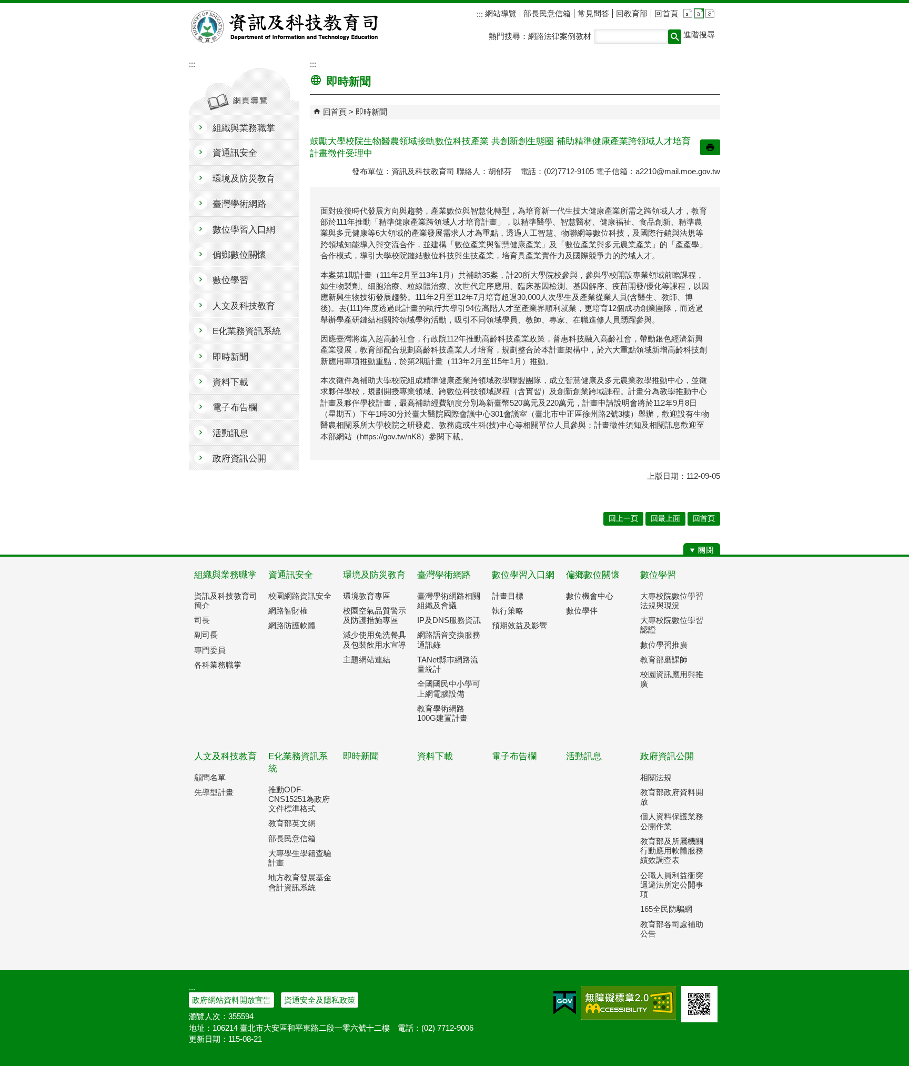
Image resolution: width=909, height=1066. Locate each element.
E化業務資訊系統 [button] (247, 331)
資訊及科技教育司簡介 (225, 600)
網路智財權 (288, 610)
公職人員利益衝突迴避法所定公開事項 (671, 885)
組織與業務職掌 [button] (244, 128)
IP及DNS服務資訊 (449, 620)
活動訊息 (584, 756)
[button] (674, 36)
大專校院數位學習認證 (671, 625)
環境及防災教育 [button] (244, 179)
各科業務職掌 (217, 664)
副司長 (206, 634)
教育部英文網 (292, 823)
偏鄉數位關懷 (593, 575)
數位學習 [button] (230, 280)
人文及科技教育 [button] (244, 306)
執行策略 (507, 610)
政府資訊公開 (667, 756)
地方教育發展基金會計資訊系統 (299, 882)
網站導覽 (500, 13)
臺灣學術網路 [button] (239, 204)
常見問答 (593, 13)
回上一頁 (623, 518)
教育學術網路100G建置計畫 (442, 713)
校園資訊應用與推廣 (671, 679)
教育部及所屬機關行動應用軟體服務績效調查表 (671, 850)
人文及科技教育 (225, 756)
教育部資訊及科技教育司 (285, 27)
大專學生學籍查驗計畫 (299, 858)
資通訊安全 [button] (235, 153)
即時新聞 (371, 111)
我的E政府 (564, 1003)
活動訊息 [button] (230, 433)
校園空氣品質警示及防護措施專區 (374, 615)
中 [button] (699, 13)
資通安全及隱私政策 (319, 999)
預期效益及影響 (519, 625)
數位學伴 (582, 610)
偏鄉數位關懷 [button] (239, 255)
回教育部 (632, 13)
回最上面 (665, 518)
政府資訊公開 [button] (239, 459)
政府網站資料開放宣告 (231, 999)
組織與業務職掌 (225, 575)
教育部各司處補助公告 (671, 929)
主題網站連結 (366, 659)
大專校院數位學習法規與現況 (671, 600)
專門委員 (210, 650)
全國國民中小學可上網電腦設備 (448, 688)
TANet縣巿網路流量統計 (447, 664)
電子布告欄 (514, 756)
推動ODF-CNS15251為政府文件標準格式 (299, 799)
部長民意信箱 (547, 13)
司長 (202, 620)
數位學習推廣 (664, 644)
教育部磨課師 (664, 659)
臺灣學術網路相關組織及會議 (448, 600)
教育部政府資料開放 (671, 797)
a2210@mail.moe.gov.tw (677, 171)
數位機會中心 (589, 595)
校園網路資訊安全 (299, 595)
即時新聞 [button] (230, 357)
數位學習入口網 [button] (244, 230)
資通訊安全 (290, 575)
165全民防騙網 (666, 908)
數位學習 (658, 575)
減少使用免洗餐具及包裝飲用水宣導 (374, 639)
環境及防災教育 (374, 575)
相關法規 (656, 777)
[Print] (710, 147)
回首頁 (666, 13)
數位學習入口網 (523, 575)
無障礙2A (628, 1003)
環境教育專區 (366, 595)
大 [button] (709, 13)
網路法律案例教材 (559, 36)
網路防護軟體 (292, 625)
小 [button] (687, 13)
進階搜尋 (699, 34)
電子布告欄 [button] (235, 408)
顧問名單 (210, 777)
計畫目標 (507, 595)
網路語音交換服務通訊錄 (448, 639)
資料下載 (435, 756)
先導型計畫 (214, 792)
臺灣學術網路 (444, 575)
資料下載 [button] (230, 382)
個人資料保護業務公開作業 (671, 821)
